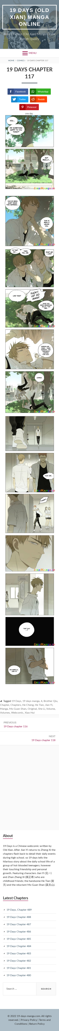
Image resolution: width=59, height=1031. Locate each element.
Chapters (15, 705)
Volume (50, 709)
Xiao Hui (30, 712)
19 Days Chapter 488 (19, 917)
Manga (4, 709)
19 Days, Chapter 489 (19, 910)
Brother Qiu (50, 701)
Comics (21, 60)
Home (11, 60)
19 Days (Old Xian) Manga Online (29, 17)
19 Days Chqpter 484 (19, 946)
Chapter (4, 705)
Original (32, 709)
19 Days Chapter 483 (19, 953)
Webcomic (17, 712)
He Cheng (28, 705)
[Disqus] (29, 785)
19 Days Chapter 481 (19, 968)
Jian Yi (48, 705)
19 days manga (30, 701)
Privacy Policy (29, 1020)
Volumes (5, 712)
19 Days (16, 701)
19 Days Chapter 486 (19, 931)
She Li (41, 709)
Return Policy (37, 1024)
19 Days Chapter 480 (19, 975)
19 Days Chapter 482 (19, 960)
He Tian (39, 705)
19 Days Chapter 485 (19, 939)
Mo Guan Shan (17, 709)
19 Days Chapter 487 (19, 924)
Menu (33, 53)
